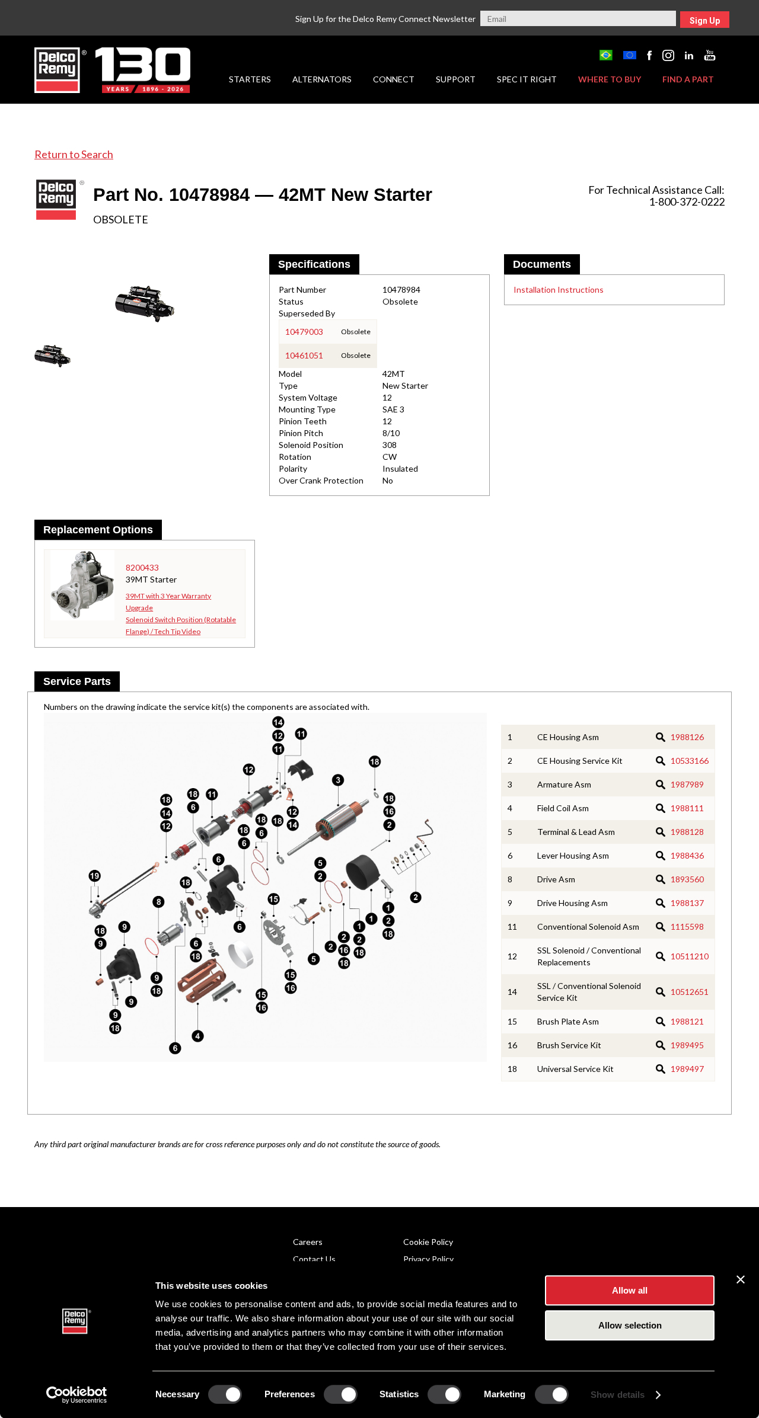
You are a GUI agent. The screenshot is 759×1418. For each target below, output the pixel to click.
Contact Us (314, 1259)
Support (456, 79)
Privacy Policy (428, 1259)
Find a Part (688, 79)
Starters (250, 79)
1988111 (687, 808)
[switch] (341, 1394)
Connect (393, 79)
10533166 (690, 761)
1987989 (687, 784)
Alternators (322, 79)
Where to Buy (609, 79)
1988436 (687, 855)
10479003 (304, 332)
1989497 (687, 1069)
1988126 (687, 737)
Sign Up (705, 20)
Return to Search (73, 154)
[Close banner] (740, 1279)
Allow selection (630, 1325)
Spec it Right (527, 79)
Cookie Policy (428, 1242)
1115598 (687, 926)
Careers (308, 1242)
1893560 (687, 879)
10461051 (304, 355)
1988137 (687, 903)
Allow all (630, 1290)
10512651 (690, 992)
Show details (618, 1395)
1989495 (687, 1045)
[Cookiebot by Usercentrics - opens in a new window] (77, 1395)
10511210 (690, 956)
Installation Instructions (559, 289)
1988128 (687, 832)
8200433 (142, 567)
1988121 (687, 1021)
